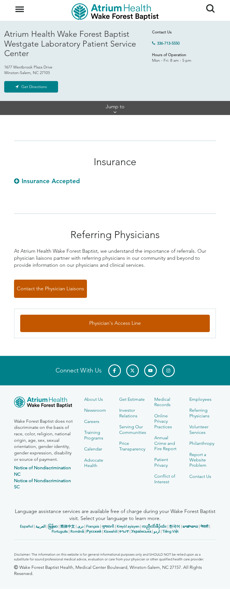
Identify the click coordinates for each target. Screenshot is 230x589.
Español (26, 526)
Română (77, 531)
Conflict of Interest (164, 478)
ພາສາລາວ (190, 526)
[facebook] (114, 370)
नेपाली (204, 526)
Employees (200, 399)
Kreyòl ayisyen (128, 526)
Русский (93, 531)
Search (208, 3)
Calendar (93, 449)
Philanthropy (201, 443)
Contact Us (200, 476)
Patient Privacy (161, 462)
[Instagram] (168, 370)
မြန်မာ (53, 526)
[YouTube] (150, 370)
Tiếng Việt (170, 531)
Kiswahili (111, 531)
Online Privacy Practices (163, 421)
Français (92, 526)
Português (60, 531)
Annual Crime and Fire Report (165, 443)
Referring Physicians (199, 413)
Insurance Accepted (51, 181)
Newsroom (95, 410)
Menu (20, 6)
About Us (93, 399)
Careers (91, 421)
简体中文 (67, 526)
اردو (157, 531)
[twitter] (132, 370)
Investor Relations (128, 413)
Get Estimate (132, 399)
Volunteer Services (198, 429)
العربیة (41, 526)
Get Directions (34, 86)
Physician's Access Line (115, 323)
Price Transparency (132, 446)
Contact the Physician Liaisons (50, 289)
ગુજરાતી (108, 526)
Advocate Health (93, 462)
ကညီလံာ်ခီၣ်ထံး (154, 526)
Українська (141, 531)
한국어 (174, 526)
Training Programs (93, 435)
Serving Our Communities (132, 429)
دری (80, 526)
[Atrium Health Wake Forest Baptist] (45, 403)
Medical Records (162, 402)
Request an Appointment (48, 579)
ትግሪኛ (124, 531)
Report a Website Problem (197, 460)
